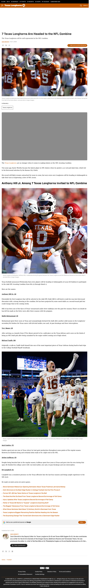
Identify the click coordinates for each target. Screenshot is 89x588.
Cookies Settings (39, 574)
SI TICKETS (23, 1)
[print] (12, 551)
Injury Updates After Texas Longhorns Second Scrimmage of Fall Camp (28, 500)
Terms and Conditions (65, 571)
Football (9, 560)
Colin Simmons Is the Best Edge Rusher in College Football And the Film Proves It (31, 490)
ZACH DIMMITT (14, 534)
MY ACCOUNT (45, 1)
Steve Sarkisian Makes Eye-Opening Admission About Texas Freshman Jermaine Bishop (34, 487)
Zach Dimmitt (5, 42)
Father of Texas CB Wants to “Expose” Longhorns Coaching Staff (25, 503)
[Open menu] (2, 6)
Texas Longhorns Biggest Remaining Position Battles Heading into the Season (30, 512)
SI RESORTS (30, 1)
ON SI (8, 1)
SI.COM (3, 1)
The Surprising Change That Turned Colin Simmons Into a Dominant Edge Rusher (31, 516)
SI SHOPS (38, 1)
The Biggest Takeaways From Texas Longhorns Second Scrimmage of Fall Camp (31, 506)
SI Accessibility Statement (25, 574)
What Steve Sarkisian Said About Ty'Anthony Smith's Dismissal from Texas (29, 509)
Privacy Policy (22, 571)
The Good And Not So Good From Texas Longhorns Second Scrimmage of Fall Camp (32, 496)
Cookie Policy (38, 571)
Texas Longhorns (7, 107)
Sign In (85, 5)
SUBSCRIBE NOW (55, 1)
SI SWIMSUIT (14, 1)
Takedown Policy (51, 571)
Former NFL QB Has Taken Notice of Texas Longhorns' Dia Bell (25, 493)
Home (3, 560)
